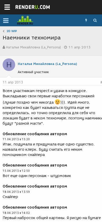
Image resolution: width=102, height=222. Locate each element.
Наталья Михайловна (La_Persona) (33, 47)
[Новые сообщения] (86, 20)
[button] (6, 20)
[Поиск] (94, 20)
